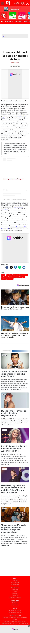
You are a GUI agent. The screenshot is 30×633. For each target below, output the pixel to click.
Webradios (8, 21)
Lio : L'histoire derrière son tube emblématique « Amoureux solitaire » (14, 448)
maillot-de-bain (5, 276)
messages (25, 274)
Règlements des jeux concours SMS (15, 621)
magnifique (19, 276)
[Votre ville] (16, 3)
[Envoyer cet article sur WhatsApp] (19, 268)
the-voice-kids (9, 274)
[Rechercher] (23, 3)
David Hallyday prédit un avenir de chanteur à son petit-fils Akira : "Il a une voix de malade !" (13, 488)
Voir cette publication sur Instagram (13, 179)
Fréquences (15, 584)
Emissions (18, 21)
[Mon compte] (27, 3)
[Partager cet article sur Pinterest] (15, 268)
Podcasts (15, 603)
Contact (15, 580)
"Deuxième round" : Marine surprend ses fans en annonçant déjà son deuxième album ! (14, 528)
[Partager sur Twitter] (11, 268)
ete (24, 276)
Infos (15, 591)
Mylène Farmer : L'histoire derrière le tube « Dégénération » (13, 413)
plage (20, 274)
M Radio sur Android (15, 612)
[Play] (2, 14)
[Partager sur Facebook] (6, 268)
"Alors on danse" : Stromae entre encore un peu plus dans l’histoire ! (14, 373)
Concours (15, 595)
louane (3, 274)
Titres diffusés (15, 582)
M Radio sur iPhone (15, 610)
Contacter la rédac (15, 597)
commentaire (10, 278)
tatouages (12, 276)
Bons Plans (15, 589)
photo (15, 274)
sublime (4, 278)
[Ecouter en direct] (20, 3)
